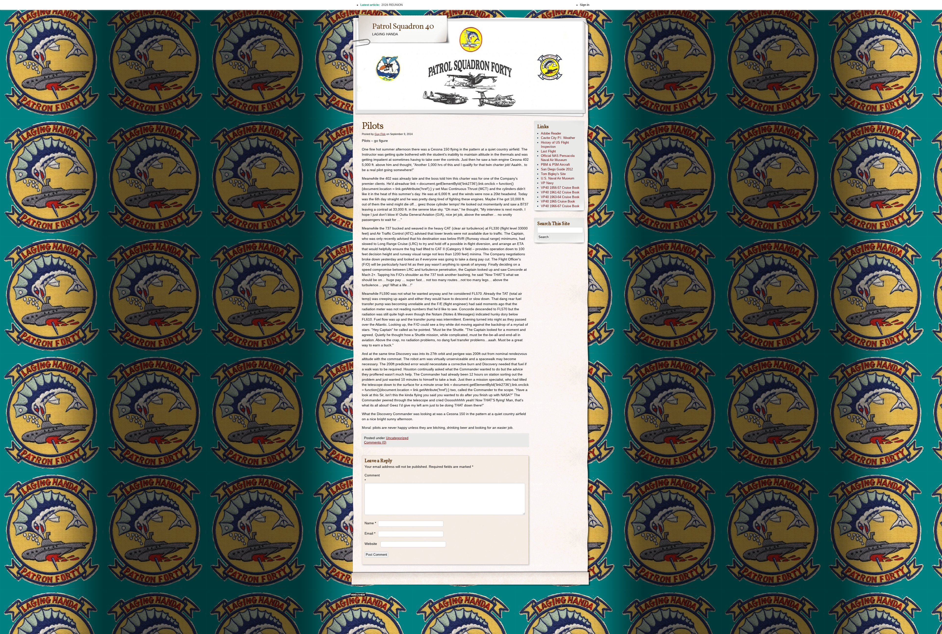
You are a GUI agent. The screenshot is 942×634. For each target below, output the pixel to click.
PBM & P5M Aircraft (555, 164)
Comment (371, 477)
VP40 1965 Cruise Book (558, 201)
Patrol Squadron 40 (403, 26)
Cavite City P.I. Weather (558, 138)
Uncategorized (397, 438)
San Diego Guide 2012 (557, 169)
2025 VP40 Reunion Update (400, 5)
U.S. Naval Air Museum (557, 178)
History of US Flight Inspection (555, 144)
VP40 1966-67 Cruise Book (560, 206)
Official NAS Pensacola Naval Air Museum (558, 158)
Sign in (584, 5)
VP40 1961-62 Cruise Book (560, 192)
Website (371, 544)
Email (370, 533)
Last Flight (548, 151)
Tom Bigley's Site (553, 174)
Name (370, 523)
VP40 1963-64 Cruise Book (560, 197)
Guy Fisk (380, 134)
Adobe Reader (551, 133)
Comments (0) (375, 442)
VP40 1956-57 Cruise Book (560, 187)
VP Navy (547, 183)
